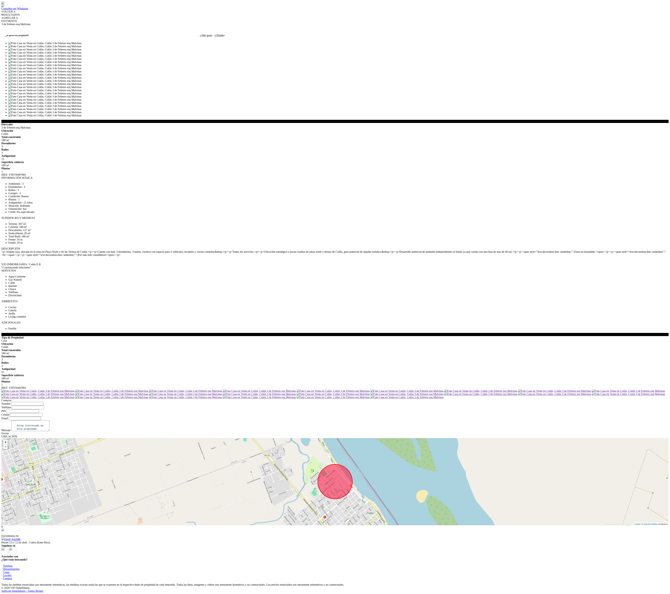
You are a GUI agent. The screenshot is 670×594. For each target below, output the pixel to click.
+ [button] (5, 442)
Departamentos (11, 568)
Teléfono (6, 407)
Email (4, 418)
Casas (6, 572)
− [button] (5, 447)
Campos (7, 578)
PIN (3, 410)
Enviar (5, 433)
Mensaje (6, 430)
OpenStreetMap (650, 523)
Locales (7, 575)
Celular (5, 414)
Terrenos (8, 565)
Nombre (5, 403)
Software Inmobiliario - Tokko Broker (22, 590)
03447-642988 (12, 539)
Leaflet (637, 523)
